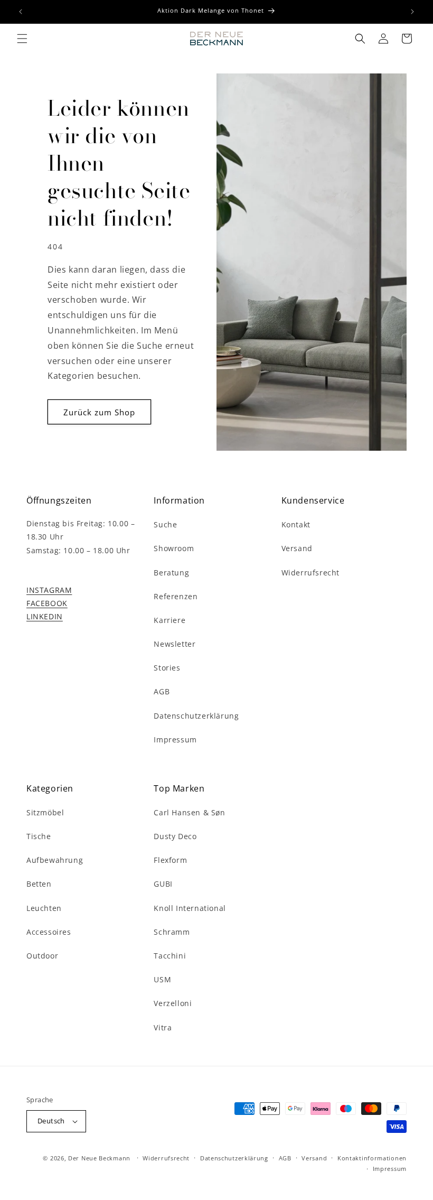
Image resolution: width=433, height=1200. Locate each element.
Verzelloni (173, 1003)
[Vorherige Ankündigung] (20, 11)
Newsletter (174, 644)
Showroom (174, 548)
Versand (297, 548)
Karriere (169, 620)
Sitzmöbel (45, 812)
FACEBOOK (47, 603)
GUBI (163, 884)
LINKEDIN (44, 616)
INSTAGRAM (49, 590)
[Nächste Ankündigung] (412, 11)
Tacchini (170, 956)
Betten (39, 884)
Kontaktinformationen (372, 1158)
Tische (38, 836)
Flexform (170, 860)
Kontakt (295, 524)
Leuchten (44, 908)
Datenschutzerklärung (196, 716)
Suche (165, 524)
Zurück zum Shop (99, 412)
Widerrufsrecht (310, 573)
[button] (22, 38)
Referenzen (175, 596)
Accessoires (48, 932)
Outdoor (42, 956)
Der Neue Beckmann (99, 1158)
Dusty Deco (175, 836)
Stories (167, 668)
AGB (162, 691)
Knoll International (189, 908)
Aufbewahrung (54, 860)
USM (162, 979)
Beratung (171, 573)
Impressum (175, 739)
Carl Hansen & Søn (189, 812)
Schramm (172, 932)
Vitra (163, 1027)
